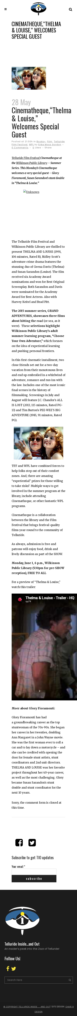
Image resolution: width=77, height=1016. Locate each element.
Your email (18, 867)
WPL (31, 144)
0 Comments (20, 147)
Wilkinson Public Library (31, 163)
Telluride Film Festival (26, 158)
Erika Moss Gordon (49, 144)
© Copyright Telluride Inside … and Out (26, 1006)
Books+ (41, 141)
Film (49, 141)
